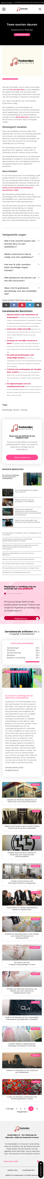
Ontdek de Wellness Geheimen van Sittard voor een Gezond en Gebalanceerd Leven (22, 991)
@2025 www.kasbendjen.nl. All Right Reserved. (22, 1175)
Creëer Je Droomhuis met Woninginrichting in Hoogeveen (22, 882)
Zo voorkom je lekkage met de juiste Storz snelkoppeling (10, 476)
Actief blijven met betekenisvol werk (16, 572)
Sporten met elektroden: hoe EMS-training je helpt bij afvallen (27, 521)
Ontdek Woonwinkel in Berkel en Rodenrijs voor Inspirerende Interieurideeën (22, 855)
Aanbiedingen (13, 648)
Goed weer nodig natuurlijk (19, 329)
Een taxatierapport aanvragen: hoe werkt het (26, 491)
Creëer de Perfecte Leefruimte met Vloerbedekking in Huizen (22, 1098)
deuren (16, 410)
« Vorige (9, 1109)
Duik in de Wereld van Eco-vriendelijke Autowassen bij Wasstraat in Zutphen (22, 1018)
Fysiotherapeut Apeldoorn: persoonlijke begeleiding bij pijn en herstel (17, 540)
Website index (12, 1170)
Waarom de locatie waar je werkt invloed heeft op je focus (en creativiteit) (22, 827)
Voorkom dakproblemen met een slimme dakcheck (18, 554)
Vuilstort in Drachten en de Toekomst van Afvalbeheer (22, 1071)
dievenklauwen (22, 117)
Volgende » (22, 1112)
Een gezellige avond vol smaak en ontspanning (20, 568)
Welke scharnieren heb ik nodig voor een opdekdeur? (22, 255)
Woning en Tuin (22, 34)
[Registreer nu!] (37, 618)
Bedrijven (11, 655)
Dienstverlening (14, 653)
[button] (4, 9)
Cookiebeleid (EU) (28, 1170)
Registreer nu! (21, 618)
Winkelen (11, 650)
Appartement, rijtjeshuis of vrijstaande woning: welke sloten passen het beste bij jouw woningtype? (20, 547)
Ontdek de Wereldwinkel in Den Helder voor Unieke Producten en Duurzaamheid (22, 936)
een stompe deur (17, 90)
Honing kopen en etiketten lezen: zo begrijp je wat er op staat (21, 534)
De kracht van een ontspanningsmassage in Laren (22, 963)
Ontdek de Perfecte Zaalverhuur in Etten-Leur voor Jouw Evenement (22, 801)
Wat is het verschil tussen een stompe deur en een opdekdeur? (22, 244)
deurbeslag (7, 410)
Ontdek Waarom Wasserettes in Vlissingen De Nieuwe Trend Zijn (22, 1045)
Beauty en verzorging (16, 658)
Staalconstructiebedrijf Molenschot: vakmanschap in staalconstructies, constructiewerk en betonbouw (28, 512)
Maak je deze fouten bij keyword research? (18, 559)
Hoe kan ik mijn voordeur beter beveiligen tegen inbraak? (22, 267)
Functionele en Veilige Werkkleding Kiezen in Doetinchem (22, 909)
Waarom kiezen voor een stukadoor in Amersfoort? (24, 501)
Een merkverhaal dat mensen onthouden (18, 563)
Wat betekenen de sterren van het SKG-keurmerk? (22, 279)
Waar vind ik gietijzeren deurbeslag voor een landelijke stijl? (22, 291)
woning (24, 410)
